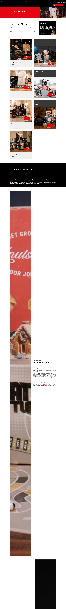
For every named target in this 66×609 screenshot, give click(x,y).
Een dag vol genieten (39, 40)
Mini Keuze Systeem (47, 384)
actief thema (38, 180)
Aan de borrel (14, 154)
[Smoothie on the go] (45, 77)
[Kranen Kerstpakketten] (6, 4)
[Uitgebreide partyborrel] (21, 39)
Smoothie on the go (39, 71)
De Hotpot (37, 102)
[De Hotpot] (45, 107)
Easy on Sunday (14, 93)
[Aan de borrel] (21, 131)
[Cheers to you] (21, 100)
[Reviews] (47, 1)
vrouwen (11, 181)
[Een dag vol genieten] (45, 46)
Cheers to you (14, 123)
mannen (52, 180)
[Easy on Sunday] (21, 70)
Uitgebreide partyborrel (16, 62)
